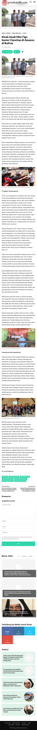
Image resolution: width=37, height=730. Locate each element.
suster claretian (20, 481)
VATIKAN (24, 723)
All (19, 556)
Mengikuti (18, 627)
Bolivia (5, 476)
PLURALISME (11, 725)
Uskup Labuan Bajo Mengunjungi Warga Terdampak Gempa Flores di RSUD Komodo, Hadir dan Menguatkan (17, 573)
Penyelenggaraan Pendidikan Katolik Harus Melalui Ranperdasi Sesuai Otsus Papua (17, 593)
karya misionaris (8, 478)
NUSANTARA (8, 723)
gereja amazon (13, 476)
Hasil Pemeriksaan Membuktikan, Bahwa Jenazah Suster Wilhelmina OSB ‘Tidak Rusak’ (16, 613)
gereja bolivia (25, 476)
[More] (23, 51)
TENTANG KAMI (25, 725)
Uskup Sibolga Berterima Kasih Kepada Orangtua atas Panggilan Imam (27, 489)
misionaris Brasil (8, 481)
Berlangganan (7, 636)
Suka (7, 627)
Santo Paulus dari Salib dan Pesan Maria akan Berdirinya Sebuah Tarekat (13, 710)
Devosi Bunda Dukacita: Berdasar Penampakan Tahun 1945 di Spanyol (12, 697)
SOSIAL (25, 33)
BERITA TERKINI (6, 33)
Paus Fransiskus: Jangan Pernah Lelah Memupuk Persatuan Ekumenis (9, 489)
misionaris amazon (20, 478)
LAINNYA (18, 725)
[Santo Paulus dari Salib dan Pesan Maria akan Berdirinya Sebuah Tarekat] (29, 710)
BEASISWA (24, 556)
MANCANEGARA (16, 33)
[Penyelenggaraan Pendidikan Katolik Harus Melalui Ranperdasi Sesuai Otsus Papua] (18, 587)
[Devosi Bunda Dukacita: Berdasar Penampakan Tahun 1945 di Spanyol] (29, 697)
